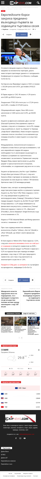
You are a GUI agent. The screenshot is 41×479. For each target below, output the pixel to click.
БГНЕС (3, 454)
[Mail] (21, 438)
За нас (10, 473)
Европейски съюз (6, 464)
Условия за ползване (9, 476)
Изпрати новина (27, 473)
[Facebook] (16, 438)
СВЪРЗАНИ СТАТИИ (13, 313)
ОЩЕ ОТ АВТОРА (29, 313)
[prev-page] (19, 338)
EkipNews (5, 29)
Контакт (35, 476)
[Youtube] (25, 438)
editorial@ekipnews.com (26, 434)
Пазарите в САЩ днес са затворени (14, 265)
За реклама (18, 473)
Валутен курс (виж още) (11, 382)
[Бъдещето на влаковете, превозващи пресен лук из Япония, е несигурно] (20, 321)
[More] (30, 34)
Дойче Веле (5, 451)
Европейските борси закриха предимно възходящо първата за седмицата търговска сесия (31, 295)
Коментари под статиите (24, 476)
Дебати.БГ (4, 458)
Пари (8, 7)
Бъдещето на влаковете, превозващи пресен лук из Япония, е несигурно (20, 329)
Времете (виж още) (9, 346)
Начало (3, 7)
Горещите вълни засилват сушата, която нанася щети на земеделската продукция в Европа (7, 329)
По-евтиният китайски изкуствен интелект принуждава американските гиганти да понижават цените (33, 330)
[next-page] (22, 338)
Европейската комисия (8, 461)
